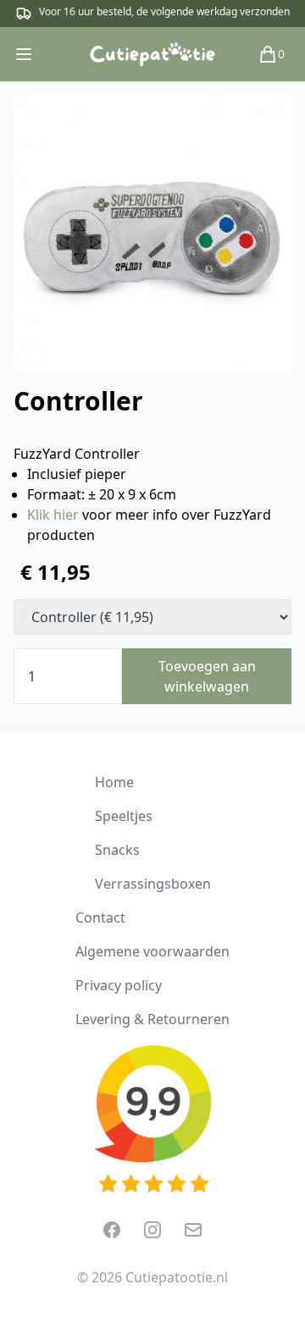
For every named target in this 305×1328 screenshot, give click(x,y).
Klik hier (53, 514)
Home (114, 782)
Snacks (117, 849)
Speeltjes (123, 816)
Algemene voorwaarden (152, 951)
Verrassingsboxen (153, 883)
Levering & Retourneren (152, 1019)
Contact (100, 917)
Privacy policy (118, 985)
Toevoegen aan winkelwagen (207, 676)
